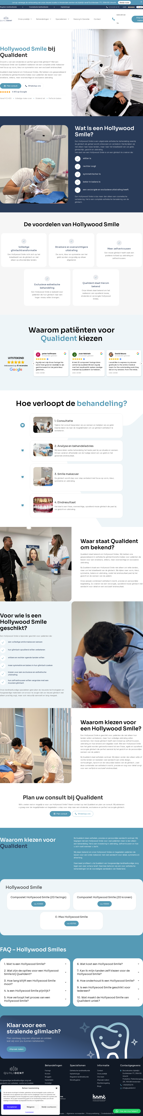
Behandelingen (42, 19)
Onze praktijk (23, 19)
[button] (56, 1088)
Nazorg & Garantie (81, 19)
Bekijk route (124, 2)
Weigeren (30, 1107)
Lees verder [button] (40, 373)
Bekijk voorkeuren (49, 1107)
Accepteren (12, 1107)
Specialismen (61, 19)
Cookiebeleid (29, 1112)
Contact (97, 19)
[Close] (141, 1)
